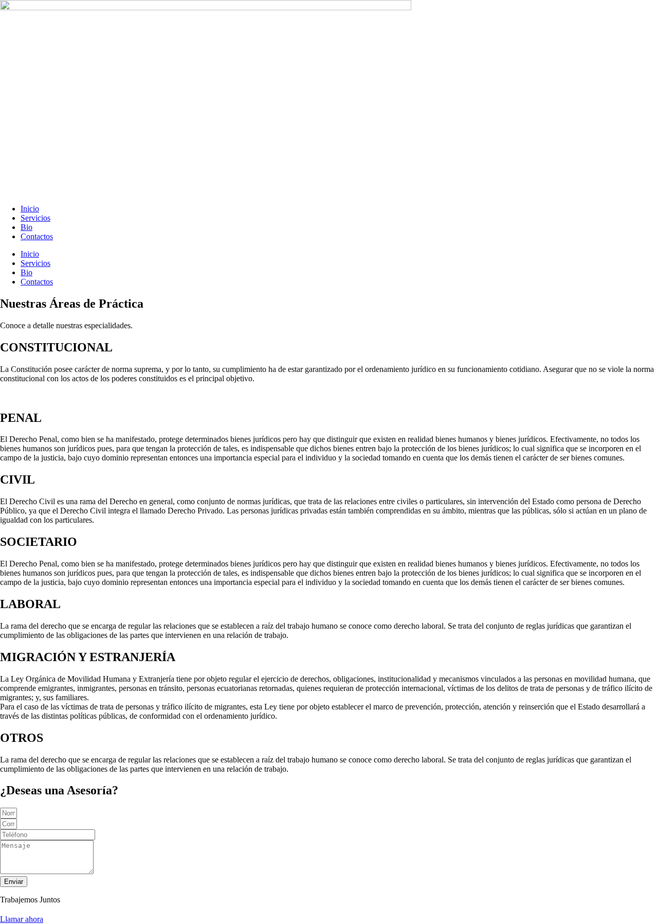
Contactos (37, 236)
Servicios (35, 218)
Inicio (30, 208)
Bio (26, 227)
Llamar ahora (21, 919)
